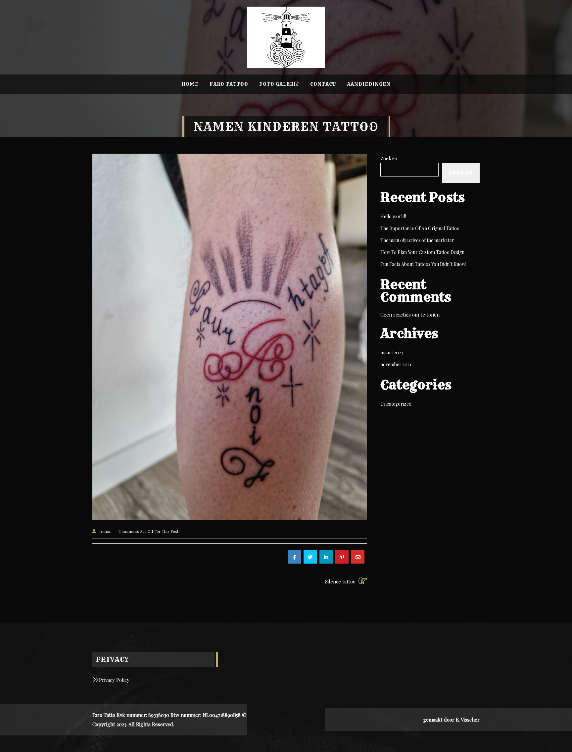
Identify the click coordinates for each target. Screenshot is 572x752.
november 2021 (395, 364)
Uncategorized (395, 404)
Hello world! (393, 216)
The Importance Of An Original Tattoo (419, 228)
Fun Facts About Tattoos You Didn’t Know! (423, 264)
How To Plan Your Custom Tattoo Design (422, 252)
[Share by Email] (357, 557)
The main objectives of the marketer (417, 240)
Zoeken (388, 158)
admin (106, 531)
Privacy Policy (114, 680)
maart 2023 (391, 352)
